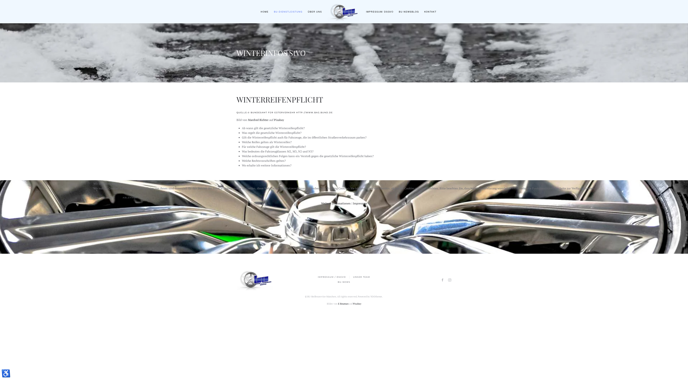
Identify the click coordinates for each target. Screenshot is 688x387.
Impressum (360, 203)
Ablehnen (130, 197)
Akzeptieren (106, 197)
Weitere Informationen (336, 203)
